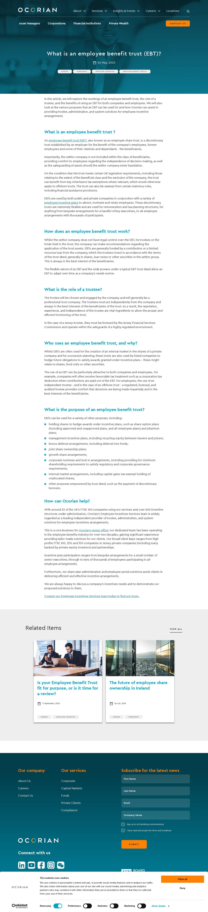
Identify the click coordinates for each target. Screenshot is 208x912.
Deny (182, 888)
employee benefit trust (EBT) (67, 140)
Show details (159, 906)
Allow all (182, 879)
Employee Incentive (65, 717)
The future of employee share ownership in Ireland (138, 685)
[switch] (87, 905)
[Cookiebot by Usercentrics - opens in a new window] (19, 906)
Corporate (82, 71)
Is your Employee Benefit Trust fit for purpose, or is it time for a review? (67, 688)
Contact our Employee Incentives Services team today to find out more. (92, 596)
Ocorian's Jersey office (93, 530)
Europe (64, 71)
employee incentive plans (61, 202)
